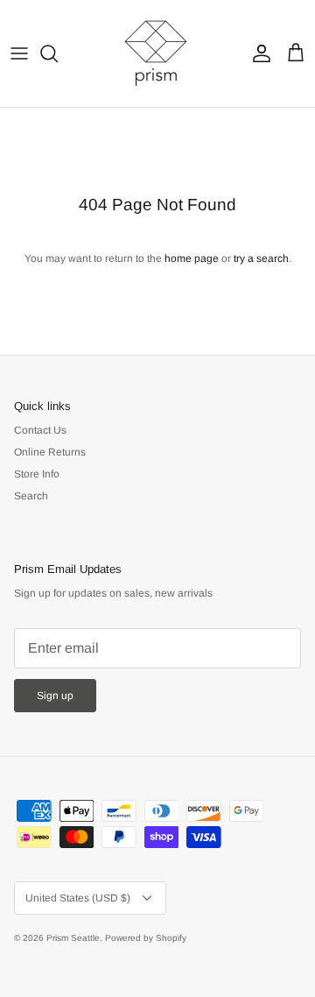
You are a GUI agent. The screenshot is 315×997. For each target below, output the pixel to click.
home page (191, 258)
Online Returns (50, 452)
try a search (261, 258)
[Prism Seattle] (157, 53)
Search (31, 496)
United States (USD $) (77, 898)
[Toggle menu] (19, 53)
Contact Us (40, 430)
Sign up (55, 695)
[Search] (57, 53)
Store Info (37, 474)
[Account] (257, 53)
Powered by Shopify (145, 938)
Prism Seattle (73, 938)
